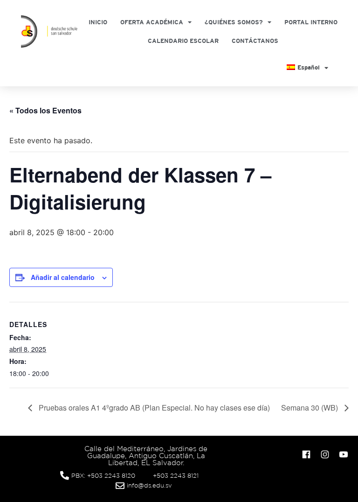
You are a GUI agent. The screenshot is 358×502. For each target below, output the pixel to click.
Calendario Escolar (183, 40)
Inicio (98, 22)
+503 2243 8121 (176, 475)
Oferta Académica (151, 22)
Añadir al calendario (63, 277)
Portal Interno (310, 22)
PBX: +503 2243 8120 (103, 475)
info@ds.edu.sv (149, 485)
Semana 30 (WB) (310, 407)
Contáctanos (255, 40)
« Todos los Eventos (45, 110)
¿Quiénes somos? (234, 22)
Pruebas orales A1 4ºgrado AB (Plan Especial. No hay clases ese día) (153, 407)
